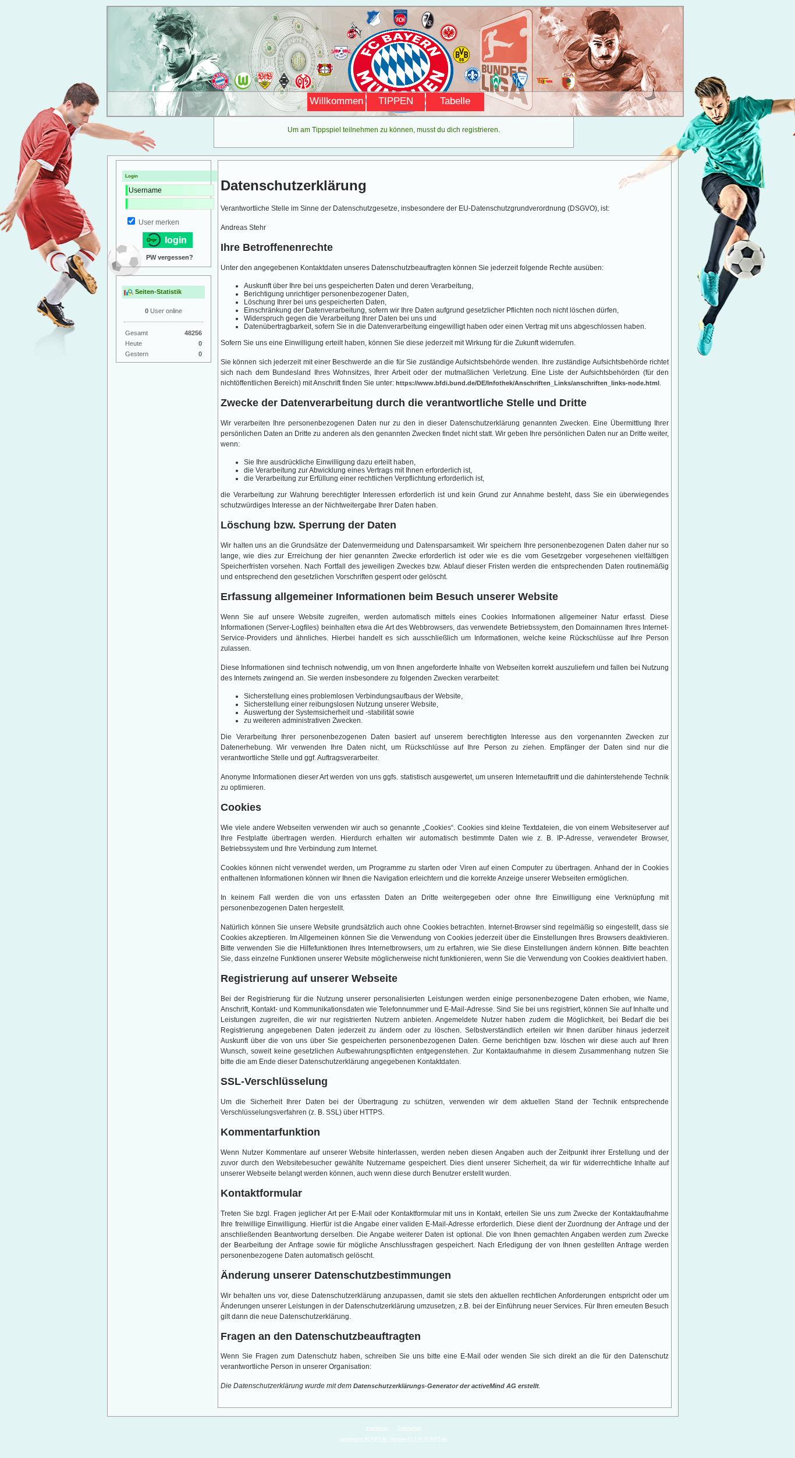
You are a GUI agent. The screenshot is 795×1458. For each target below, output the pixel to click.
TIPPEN (395, 101)
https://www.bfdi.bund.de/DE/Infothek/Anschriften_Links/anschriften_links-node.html (527, 382)
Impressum (377, 1428)
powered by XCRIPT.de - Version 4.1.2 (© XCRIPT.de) (394, 1439)
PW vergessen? (169, 257)
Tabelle (455, 101)
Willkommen (336, 101)
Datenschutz (410, 1428)
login (174, 240)
